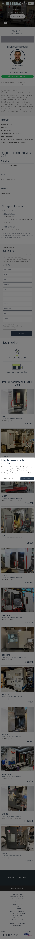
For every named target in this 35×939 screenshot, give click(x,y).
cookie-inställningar (11, 479)
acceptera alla (27, 479)
